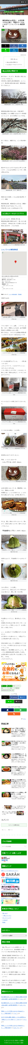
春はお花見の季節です (12, 62)
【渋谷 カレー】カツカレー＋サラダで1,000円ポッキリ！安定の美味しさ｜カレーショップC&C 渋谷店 (14, 966)
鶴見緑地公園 (5, 690)
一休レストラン (7, 915)
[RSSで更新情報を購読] (14, 713)
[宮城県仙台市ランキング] (5, 857)
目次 (12, 59)
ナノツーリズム (6, 688)
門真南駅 (20, 294)
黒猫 (18, 688)
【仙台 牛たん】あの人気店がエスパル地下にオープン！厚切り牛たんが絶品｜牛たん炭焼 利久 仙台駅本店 (14, 983)
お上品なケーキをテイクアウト (14, 64)
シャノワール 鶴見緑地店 (9, 249)
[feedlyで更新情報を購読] (20, 709)
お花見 (12, 690)
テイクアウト (17, 685)
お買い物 (10, 685)
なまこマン (23, 1005)
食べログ (5, 913)
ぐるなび (4, 920)
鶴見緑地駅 (14, 294)
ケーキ (10, 294)
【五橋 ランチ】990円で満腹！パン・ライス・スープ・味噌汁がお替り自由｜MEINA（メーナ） (13, 974)
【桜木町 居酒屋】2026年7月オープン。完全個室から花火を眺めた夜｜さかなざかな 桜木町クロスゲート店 (13, 958)
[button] (22, 50)
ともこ (21, 999)
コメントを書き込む (14, 825)
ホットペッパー (6, 918)
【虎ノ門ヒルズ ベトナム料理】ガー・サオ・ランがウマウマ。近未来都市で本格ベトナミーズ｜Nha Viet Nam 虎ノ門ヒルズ (14, 949)
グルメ (4, 685)
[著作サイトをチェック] (7, 709)
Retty (3, 922)
